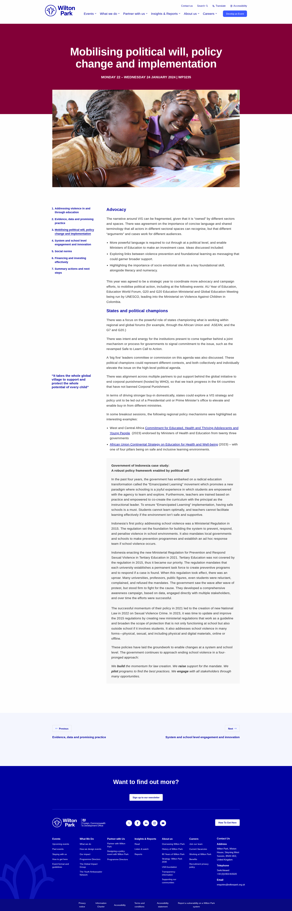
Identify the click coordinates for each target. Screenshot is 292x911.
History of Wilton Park (172, 849)
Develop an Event (235, 13)
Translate (221, 6)
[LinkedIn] (146, 823)
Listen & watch (142, 849)
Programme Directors (90, 859)
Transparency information (168, 873)
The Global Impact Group (88, 865)
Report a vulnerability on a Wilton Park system (196, 905)
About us (190, 13)
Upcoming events (60, 844)
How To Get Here (227, 822)
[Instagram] (154, 823)
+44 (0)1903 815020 (227, 874)
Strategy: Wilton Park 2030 (172, 860)
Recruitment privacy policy (199, 865)
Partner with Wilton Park (116, 845)
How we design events (90, 849)
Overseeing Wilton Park (173, 844)
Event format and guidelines (60, 865)
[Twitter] (129, 823)
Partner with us (134, 13)
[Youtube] (163, 823)
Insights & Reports (164, 13)
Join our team (196, 844)
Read (137, 844)
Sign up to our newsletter (146, 797)
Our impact (85, 854)
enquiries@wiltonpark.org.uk (231, 884)
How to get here (60, 859)
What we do (108, 13)
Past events (58, 849)
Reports (138, 854)
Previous (63, 728)
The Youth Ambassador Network (91, 873)
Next (230, 728)
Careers (208, 13)
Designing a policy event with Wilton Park (118, 852)
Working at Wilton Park (200, 854)
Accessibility (240, 6)
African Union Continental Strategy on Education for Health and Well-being (164, 444)
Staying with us (59, 854)
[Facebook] (137, 823)
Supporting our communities (169, 881)
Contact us (187, 6)
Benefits (193, 859)
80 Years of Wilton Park (173, 854)
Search (201, 6)
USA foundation (169, 867)
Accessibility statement (163, 905)
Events (89, 13)
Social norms (63, 251)
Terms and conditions (139, 905)
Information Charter (101, 905)
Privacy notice (82, 905)
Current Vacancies (198, 849)
